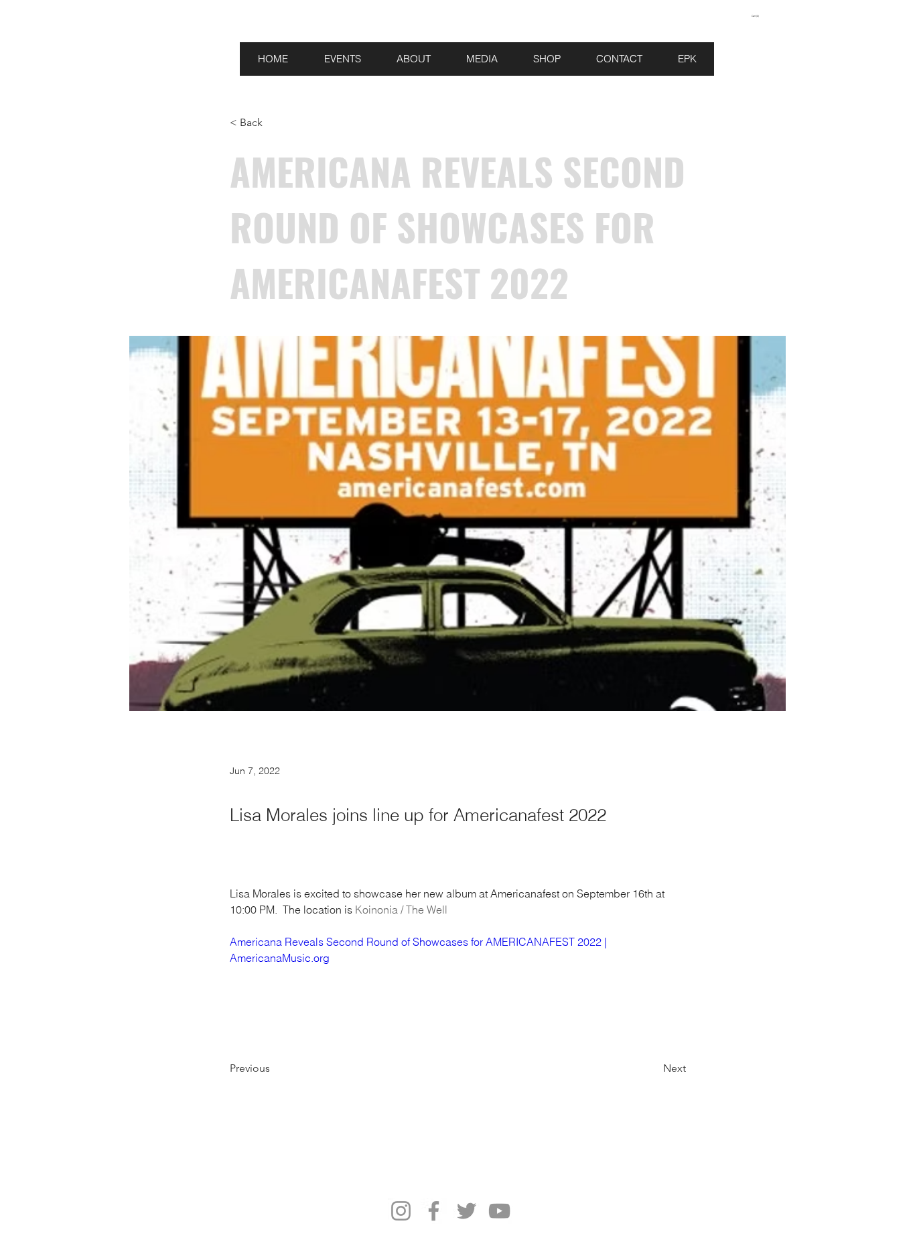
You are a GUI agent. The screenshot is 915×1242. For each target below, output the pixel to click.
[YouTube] (499, 1211)
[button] (763, 16)
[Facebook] (434, 1211)
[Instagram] (401, 1211)
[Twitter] (466, 1211)
